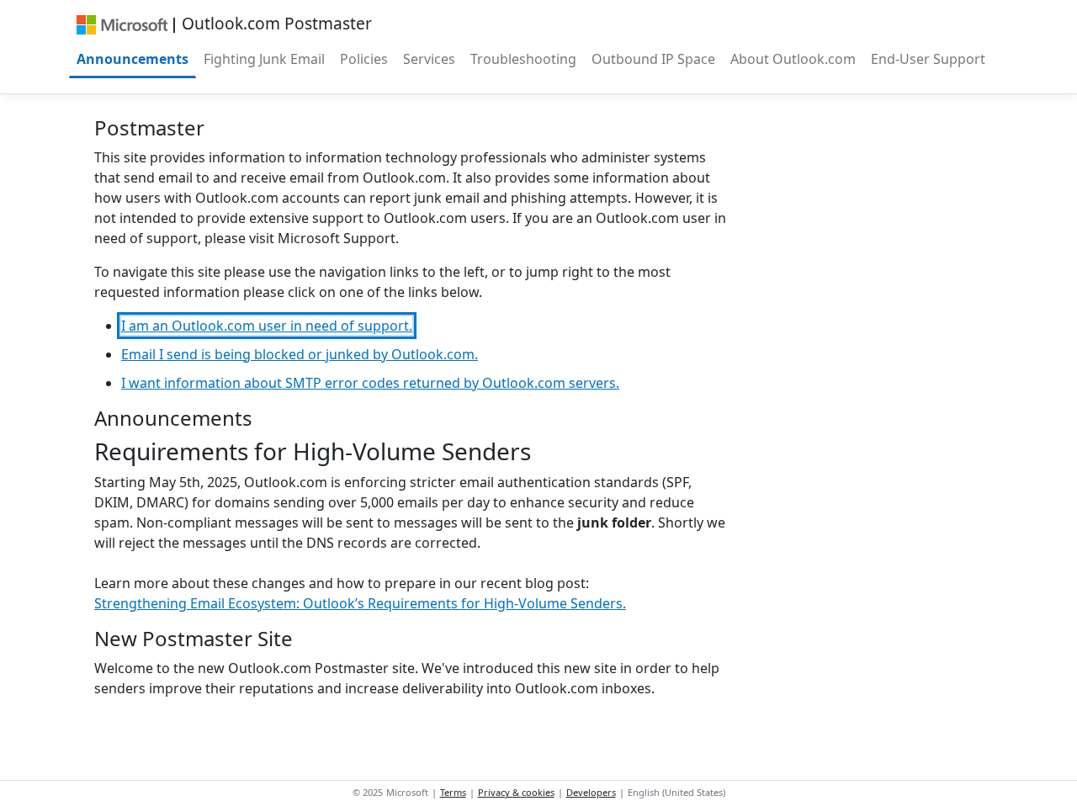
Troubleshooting (523, 59)
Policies (364, 59)
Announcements (132, 59)
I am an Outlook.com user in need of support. (266, 325)
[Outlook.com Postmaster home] (121, 23)
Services (429, 59)
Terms (453, 792)
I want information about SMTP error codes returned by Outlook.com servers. (370, 383)
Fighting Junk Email (264, 59)
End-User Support (928, 59)
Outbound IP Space (653, 59)
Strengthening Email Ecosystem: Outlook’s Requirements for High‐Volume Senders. (360, 603)
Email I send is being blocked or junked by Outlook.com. (299, 354)
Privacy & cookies (516, 792)
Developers (591, 792)
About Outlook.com (793, 59)
